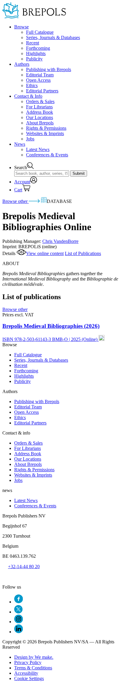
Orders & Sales (40, 101)
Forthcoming (38, 48)
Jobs (30, 138)
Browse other (15, 201)
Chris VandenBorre (60, 241)
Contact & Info (28, 96)
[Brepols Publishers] (34, 16)
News (19, 144)
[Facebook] (18, 601)
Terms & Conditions (33, 667)
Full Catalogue (40, 32)
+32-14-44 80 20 (24, 566)
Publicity (34, 58)
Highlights (36, 53)
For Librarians (39, 106)
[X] (18, 611)
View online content (45, 253)
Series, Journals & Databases (53, 37)
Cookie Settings (29, 678)
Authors (21, 64)
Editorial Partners (42, 90)
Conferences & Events (47, 154)
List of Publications (83, 253)
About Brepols (40, 122)
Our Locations (39, 117)
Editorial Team (40, 74)
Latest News (37, 149)
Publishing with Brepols (48, 69)
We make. (33, 657)
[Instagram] (18, 621)
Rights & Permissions (46, 128)
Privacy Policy (27, 662)
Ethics (32, 85)
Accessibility (26, 673)
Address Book (39, 112)
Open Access (38, 80)
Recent (32, 42)
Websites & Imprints (45, 133)
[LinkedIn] (18, 631)
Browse (21, 26)
